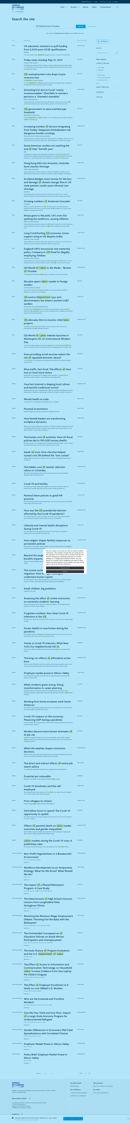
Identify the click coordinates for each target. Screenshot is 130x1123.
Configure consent (65, 568)
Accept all (65, 571)
